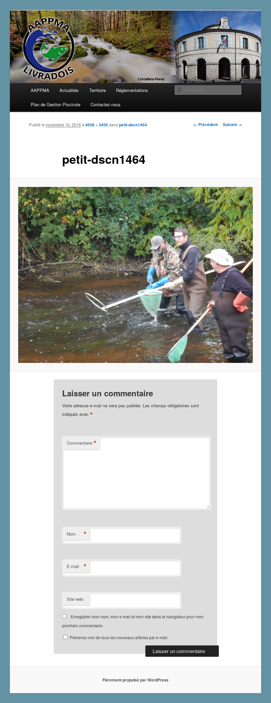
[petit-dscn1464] (135, 275)
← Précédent (205, 124)
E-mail (77, 566)
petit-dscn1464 (133, 125)
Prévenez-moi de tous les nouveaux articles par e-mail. (119, 637)
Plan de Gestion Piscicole (55, 104)
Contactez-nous (106, 104)
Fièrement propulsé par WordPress (135, 680)
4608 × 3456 (96, 125)
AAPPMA (40, 90)
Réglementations (132, 90)
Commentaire (82, 443)
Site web (75, 599)
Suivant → (232, 124)
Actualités (69, 90)
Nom (77, 534)
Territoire (97, 90)
